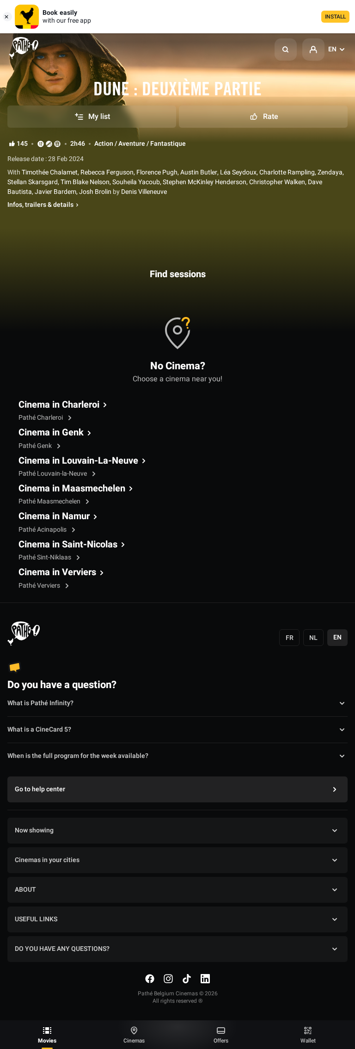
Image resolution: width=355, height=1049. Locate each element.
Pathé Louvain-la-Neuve (53, 473)
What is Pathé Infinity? (40, 703)
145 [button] (22, 144)
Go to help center (40, 789)
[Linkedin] (205, 978)
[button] (286, 49)
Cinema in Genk (51, 432)
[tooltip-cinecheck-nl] (40, 144)
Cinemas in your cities (47, 860)
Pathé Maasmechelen (50, 501)
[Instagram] (168, 978)
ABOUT (25, 889)
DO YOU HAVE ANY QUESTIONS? (62, 949)
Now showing (34, 830)
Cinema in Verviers (57, 572)
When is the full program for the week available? (77, 756)
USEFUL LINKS (36, 919)
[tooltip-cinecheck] (49, 144)
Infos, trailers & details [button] (40, 205)
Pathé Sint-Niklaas (45, 557)
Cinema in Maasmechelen (71, 488)
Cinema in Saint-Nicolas (67, 544)
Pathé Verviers (39, 585)
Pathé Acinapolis (43, 529)
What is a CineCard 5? (39, 729)
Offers (221, 1041)
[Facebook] (149, 978)
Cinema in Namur (54, 516)
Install (335, 16)
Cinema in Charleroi (58, 404)
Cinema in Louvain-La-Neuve (78, 460)
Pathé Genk (35, 446)
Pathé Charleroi (41, 417)
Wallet (308, 1041)
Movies (47, 1041)
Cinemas (134, 1041)
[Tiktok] (186, 978)
